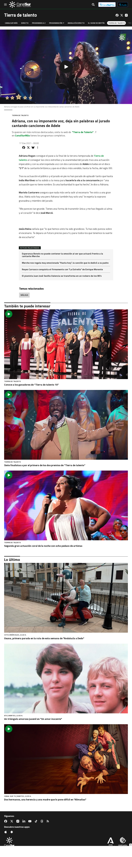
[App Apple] (6, 831)
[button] (66, 67)
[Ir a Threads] (42, 821)
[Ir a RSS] (48, 821)
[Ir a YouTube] (30, 821)
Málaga (24, 295)
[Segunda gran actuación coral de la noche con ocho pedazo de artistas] (66, 505)
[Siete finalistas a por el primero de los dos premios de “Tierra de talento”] (66, 425)
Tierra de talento (116, 23)
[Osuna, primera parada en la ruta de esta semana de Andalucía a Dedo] (66, 598)
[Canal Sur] (20, 4)
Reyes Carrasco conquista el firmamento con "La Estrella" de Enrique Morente (62, 269)
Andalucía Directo (76, 23)
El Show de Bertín (96, 23)
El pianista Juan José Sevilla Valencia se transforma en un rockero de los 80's (62, 276)
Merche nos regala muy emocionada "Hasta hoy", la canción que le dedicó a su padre (65, 263)
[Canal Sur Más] (107, 4)
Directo (24, 23)
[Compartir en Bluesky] (33, 147)
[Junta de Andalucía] (110, 842)
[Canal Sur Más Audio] (123, 4)
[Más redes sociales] (37, 147)
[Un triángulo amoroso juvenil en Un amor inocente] (66, 678)
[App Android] (12, 831)
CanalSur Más (11, 23)
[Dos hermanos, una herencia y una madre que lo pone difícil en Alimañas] (66, 759)
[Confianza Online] (123, 842)
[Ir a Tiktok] (36, 821)
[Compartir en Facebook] (23, 147)
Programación (55, 23)
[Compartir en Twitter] (28, 147)
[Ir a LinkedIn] (24, 821)
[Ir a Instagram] (126, 15)
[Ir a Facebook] (117, 15)
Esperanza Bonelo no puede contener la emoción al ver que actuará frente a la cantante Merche (62, 255)
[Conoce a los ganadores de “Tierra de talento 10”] (66, 344)
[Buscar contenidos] (93, 5)
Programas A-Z (39, 23)
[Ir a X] (121, 15)
